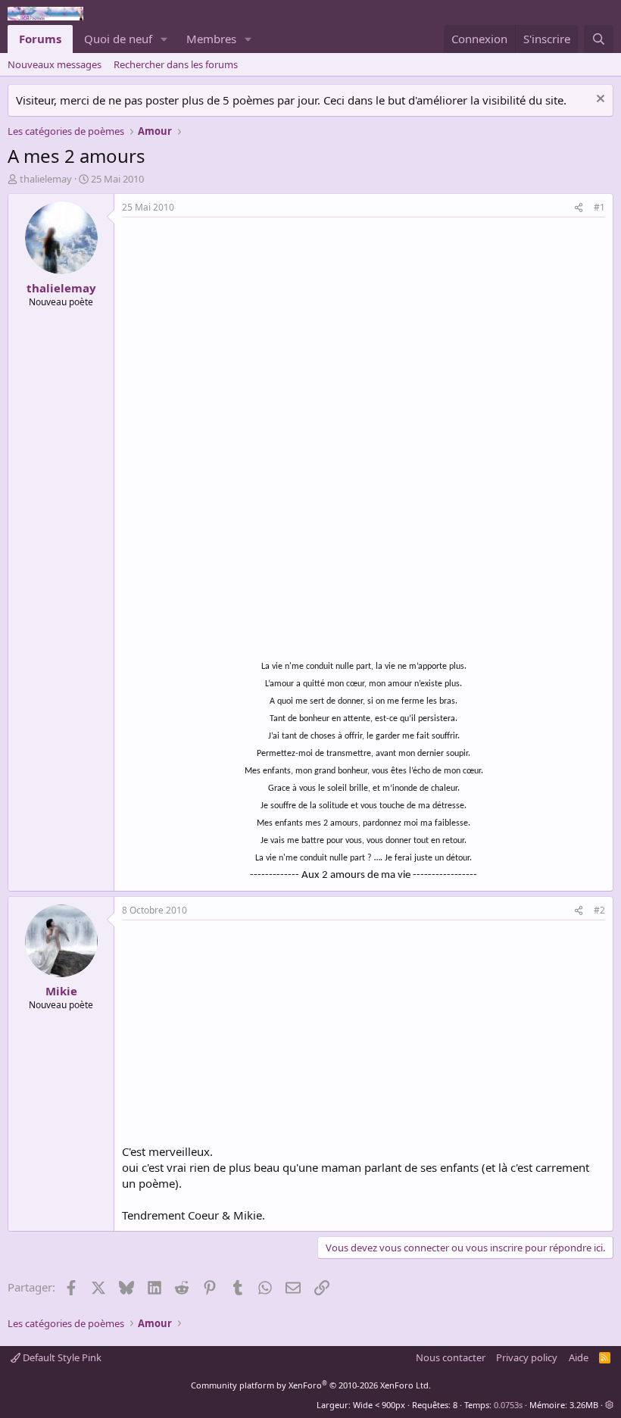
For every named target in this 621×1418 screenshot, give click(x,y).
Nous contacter (450, 1357)
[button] (164, 39)
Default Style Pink (60, 1357)
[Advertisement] (249, 331)
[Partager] (578, 208)
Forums (40, 38)
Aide (578, 1357)
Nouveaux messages (54, 64)
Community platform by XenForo (311, 1385)
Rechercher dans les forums (176, 64)
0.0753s (508, 1404)
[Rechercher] (598, 39)
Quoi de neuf (118, 38)
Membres (211, 38)
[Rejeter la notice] (598, 100)
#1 (599, 207)
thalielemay (46, 179)
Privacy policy (526, 1357)
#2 (599, 910)
